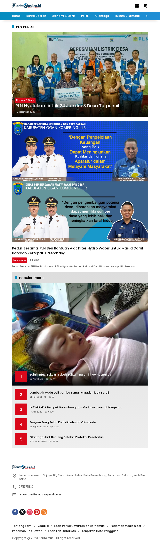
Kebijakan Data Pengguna (100, 531)
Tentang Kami (22, 526)
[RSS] (44, 512)
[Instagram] (30, 512)
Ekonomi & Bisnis (25, 100)
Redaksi (43, 526)
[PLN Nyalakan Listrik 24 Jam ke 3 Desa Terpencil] (80, 74)
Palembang (19, 260)
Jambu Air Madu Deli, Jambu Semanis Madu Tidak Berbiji (69, 393)
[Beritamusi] (26, 6)
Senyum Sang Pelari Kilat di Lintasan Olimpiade (63, 422)
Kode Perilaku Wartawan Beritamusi (79, 526)
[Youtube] (37, 512)
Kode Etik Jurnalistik (62, 531)
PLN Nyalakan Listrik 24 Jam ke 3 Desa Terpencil (67, 106)
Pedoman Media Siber (125, 526)
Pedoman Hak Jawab (27, 531)
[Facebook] (15, 512)
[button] (145, 6)
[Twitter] (22, 512)
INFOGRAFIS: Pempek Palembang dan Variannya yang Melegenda (76, 407)
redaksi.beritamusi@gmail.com (40, 494)
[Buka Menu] (137, 6)
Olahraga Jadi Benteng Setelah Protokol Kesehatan (67, 437)
